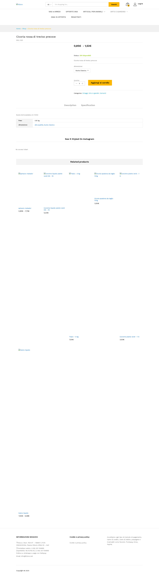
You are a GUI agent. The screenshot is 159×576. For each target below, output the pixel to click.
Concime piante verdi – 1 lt (129, 337)
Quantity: (77, 80)
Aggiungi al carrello (100, 83)
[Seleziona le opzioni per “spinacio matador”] (26, 204)
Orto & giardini (94, 93)
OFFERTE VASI (72, 12)
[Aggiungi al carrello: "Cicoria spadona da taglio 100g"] (102, 195)
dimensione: (78, 66)
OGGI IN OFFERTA (58, 17)
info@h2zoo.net (27, 556)
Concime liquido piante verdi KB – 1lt (54, 209)
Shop (24, 28)
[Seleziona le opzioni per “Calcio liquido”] (26, 509)
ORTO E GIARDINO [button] (117, 12)
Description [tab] (70, 105)
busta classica (49, 125)
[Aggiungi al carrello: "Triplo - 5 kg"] (77, 333)
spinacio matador (24, 208)
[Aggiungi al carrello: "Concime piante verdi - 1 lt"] (127, 333)
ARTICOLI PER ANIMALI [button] (93, 12)
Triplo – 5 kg (73, 337)
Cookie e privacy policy (78, 543)
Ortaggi (85, 93)
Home (18, 28)
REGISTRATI (76, 17)
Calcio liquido (23, 513)
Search (114, 4)
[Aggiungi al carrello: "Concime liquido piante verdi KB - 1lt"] (52, 204)
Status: (76, 55)
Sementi (103, 93)
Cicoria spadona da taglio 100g (103, 199)
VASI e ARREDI (55, 12)
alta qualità (39, 125)
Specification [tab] (88, 105)
